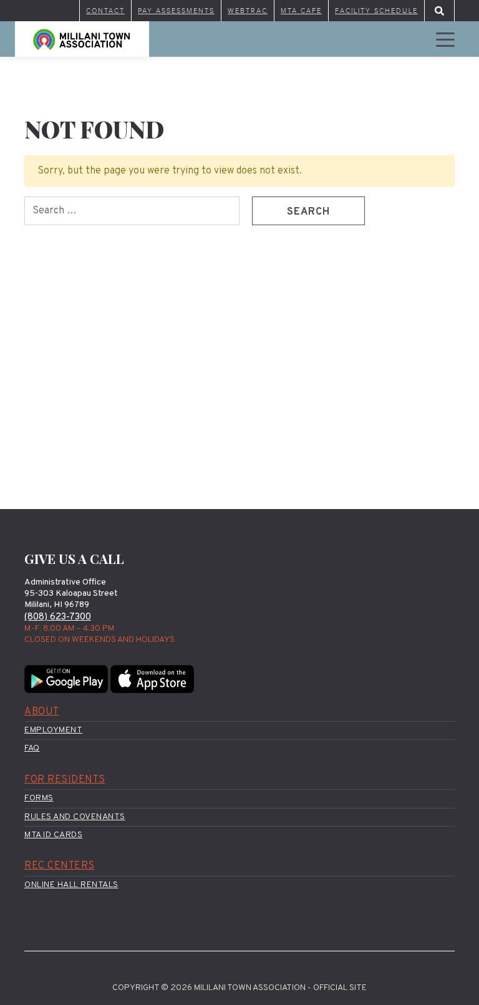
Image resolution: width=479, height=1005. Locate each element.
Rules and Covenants (74, 817)
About (41, 712)
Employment (53, 730)
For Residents (64, 780)
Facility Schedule (376, 10)
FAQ (32, 748)
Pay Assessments (176, 10)
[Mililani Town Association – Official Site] (82, 39)
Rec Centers (59, 866)
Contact (105, 10)
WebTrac (248, 10)
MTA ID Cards (53, 835)
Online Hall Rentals (71, 885)
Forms (39, 798)
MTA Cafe (301, 10)
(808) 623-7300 (57, 617)
